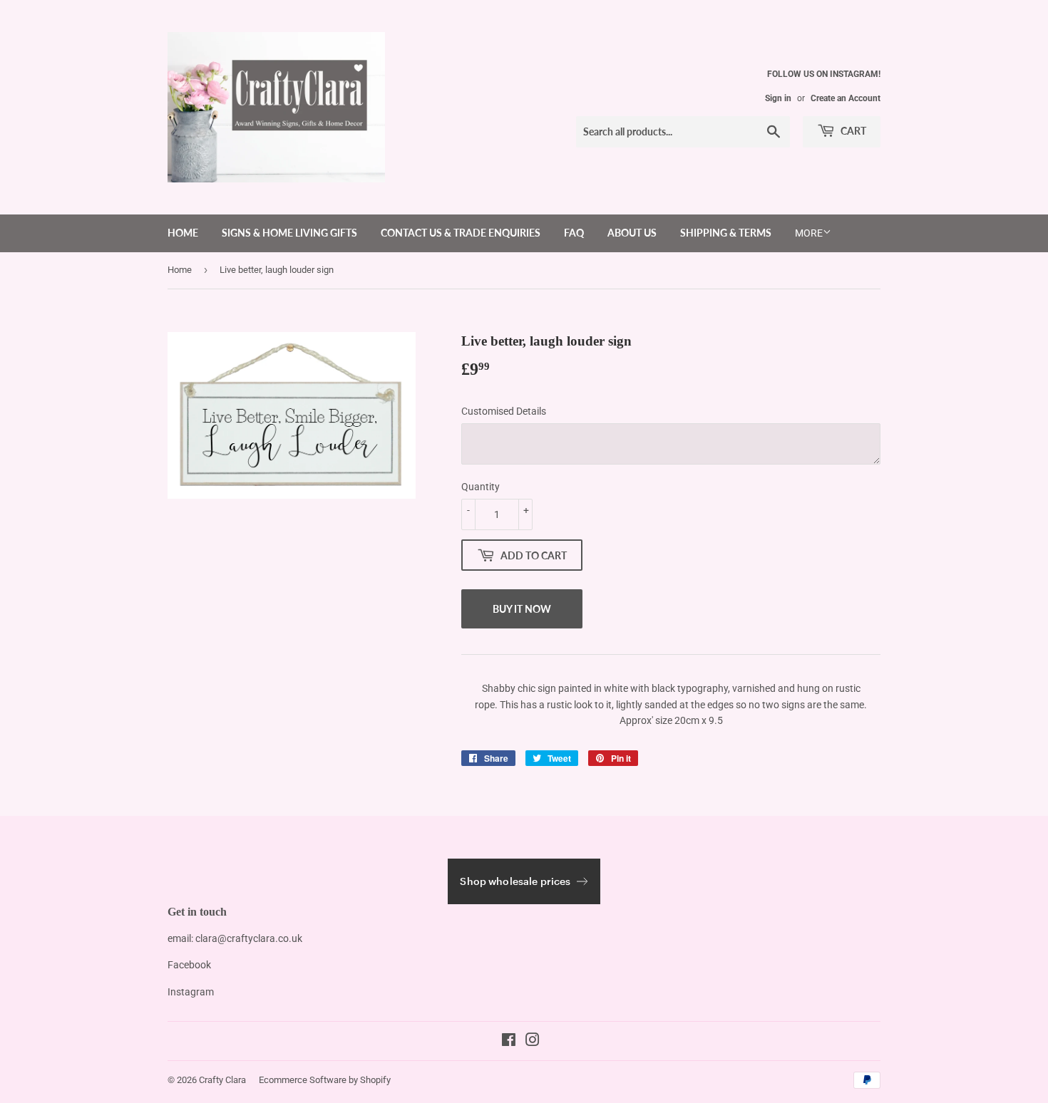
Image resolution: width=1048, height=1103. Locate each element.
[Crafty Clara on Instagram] (532, 1041)
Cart (852, 131)
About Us (632, 233)
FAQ (574, 233)
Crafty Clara (222, 1079)
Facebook (189, 964)
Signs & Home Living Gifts (289, 233)
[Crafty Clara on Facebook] (508, 1041)
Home (183, 233)
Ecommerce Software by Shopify (325, 1079)
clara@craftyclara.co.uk (248, 938)
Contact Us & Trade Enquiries (460, 233)
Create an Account (845, 98)
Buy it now (522, 609)
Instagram (191, 992)
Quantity (480, 486)
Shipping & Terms (725, 233)
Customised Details (503, 411)
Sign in (778, 98)
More (809, 233)
